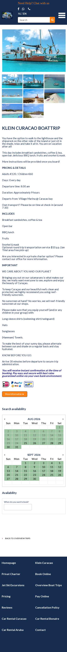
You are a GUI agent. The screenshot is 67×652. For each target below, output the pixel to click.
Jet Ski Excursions (13, 585)
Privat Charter (11, 574)
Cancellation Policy (47, 607)
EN (24, 13)
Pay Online (42, 596)
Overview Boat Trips (48, 585)
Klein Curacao (44, 562)
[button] (61, 15)
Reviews (7, 607)
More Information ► (14, 394)
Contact (40, 629)
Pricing (6, 596)
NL (19, 13)
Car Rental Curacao (14, 618)
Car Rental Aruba (13, 629)
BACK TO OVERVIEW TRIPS (17, 538)
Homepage (9, 562)
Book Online (43, 574)
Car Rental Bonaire (47, 618)
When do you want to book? (16, 502)
